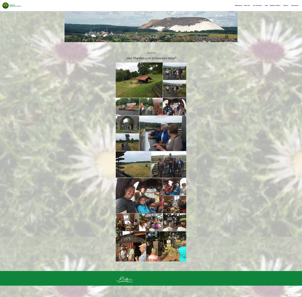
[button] (139, 80)
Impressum (294, 5)
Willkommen (238, 5)
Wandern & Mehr (275, 5)
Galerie (285, 5)
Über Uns (247, 5)
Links (266, 5)
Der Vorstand (257, 5)
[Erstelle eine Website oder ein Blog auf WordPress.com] (116, 291)
